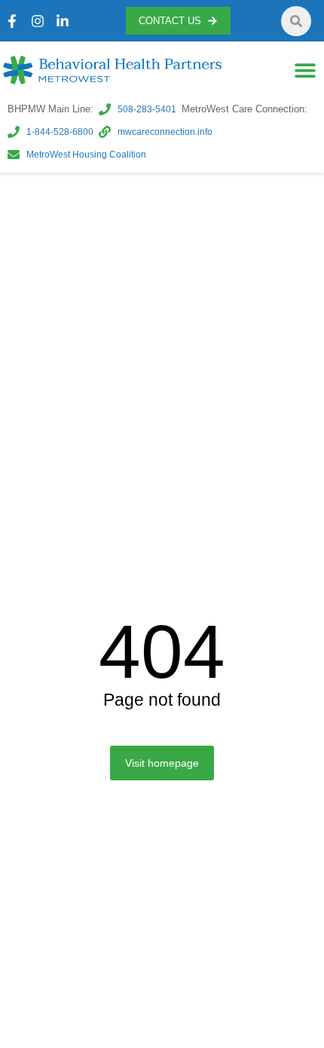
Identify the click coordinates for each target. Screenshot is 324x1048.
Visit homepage (162, 763)
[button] (305, 70)
